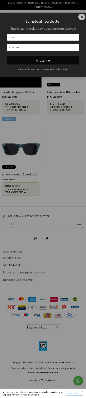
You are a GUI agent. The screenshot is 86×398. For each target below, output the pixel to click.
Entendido (74, 393)
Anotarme (43, 60)
